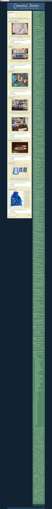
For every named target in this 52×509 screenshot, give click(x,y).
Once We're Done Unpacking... (15, 140)
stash (12, 94)
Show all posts (25, 18)
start (42, 486)
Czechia (39, 450)
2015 (35, 413)
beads (40, 437)
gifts (36, 458)
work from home (40, 500)
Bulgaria (35, 440)
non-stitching (36, 476)
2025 (35, 401)
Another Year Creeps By (39, 433)
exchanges (39, 453)
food (35, 456)
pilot (36, 479)
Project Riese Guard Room (39, 369)
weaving (13, 67)
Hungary (38, 462)
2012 (35, 417)
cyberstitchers (36, 450)
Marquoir (42, 469)
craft (42, 445)
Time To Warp (12, 163)
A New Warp (11, 71)
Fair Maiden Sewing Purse (37, 454)
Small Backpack (37, 364)
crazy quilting (37, 447)
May (36, 395)
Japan (40, 463)
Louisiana (42, 467)
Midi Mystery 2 (39, 471)
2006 (35, 424)
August (36, 357)
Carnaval (38, 440)
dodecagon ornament (37, 451)
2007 (35, 423)
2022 (35, 405)
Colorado (37, 444)
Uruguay (35, 498)
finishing (35, 455)
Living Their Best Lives (38, 380)
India (41, 462)
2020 (35, 407)
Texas (42, 493)
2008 (35, 422)
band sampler (37, 435)
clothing (39, 443)
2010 (35, 419)
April (36, 396)
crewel (41, 447)
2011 (35, 418)
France (41, 456)
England (38, 452)
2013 (35, 416)
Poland (39, 479)
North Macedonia (42, 476)
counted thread (39, 445)
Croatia (36, 448)
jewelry (38, 464)
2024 (35, 429)
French (35, 457)
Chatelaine (40, 441)
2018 (35, 410)
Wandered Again (37, 358)
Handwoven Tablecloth (13, 21)
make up (38, 469)
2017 (35, 411)
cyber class (38, 449)
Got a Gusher (37, 363)
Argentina (35, 434)
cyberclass (42, 449)
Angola (41, 432)
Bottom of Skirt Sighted (38, 375)
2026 (35, 356)
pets (35, 479)
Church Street (39, 442)
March (36, 397)
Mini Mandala (37, 472)
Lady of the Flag (39, 466)
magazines (39, 468)
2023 (42, 428)
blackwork (36, 439)
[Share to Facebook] (12, 41)
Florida (39, 455)
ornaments (40, 477)
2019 (42, 427)
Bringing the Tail (37, 370)
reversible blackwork (37, 481)
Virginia (38, 499)
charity (36, 441)
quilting (43, 480)
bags (42, 434)
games (38, 457)
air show (39, 431)
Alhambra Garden (37, 432)
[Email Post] (25, 40)
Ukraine (41, 497)
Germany (41, 457)
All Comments (11, 16)
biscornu (42, 438)
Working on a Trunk (38, 362)
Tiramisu (41, 494)
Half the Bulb (37, 374)
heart (35, 462)
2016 (35, 412)
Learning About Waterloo (38, 390)
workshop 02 (39, 501)
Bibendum (38, 438)
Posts (10, 14)
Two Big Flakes (37, 386)
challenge (42, 440)
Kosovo (39, 465)
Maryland (35, 470)
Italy (38, 463)
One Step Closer (12, 189)
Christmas (35, 442)
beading (37, 437)
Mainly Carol (37, 391)
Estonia (41, 452)
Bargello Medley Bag (37, 436)
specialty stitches (37, 486)
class (36, 443)
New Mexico (41, 475)
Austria (40, 434)
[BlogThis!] (10, 41)
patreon (36, 478)
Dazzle (42, 450)
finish (42, 454)
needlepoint (36, 475)
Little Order (36, 387)
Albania (42, 431)
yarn (42, 501)
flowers (42, 455)
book (39, 439)
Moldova (41, 472)
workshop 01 (35, 501)
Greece (42, 458)
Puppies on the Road (38, 368)
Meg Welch (14, 40)
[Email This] (9, 41)
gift (34, 458)
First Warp (11, 98)
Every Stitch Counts (38, 385)
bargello (41, 435)
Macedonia (36, 468)
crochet (38, 448)
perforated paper (41, 478)
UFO (39, 497)
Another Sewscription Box (39, 376)
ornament (35, 477)
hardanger (42, 461)
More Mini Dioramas (38, 379)
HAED (39, 460)
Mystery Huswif (40, 473)
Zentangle (39, 502)
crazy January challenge (39, 446)
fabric (43, 453)
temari (35, 493)
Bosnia (42, 439)
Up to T (36, 373)
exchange (35, 453)
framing (38, 456)
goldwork (39, 458)
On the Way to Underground (39, 381)
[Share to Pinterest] (13, 41)
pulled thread (39, 480)
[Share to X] (11, 41)
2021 (35, 406)
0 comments (22, 40)
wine (40, 499)
